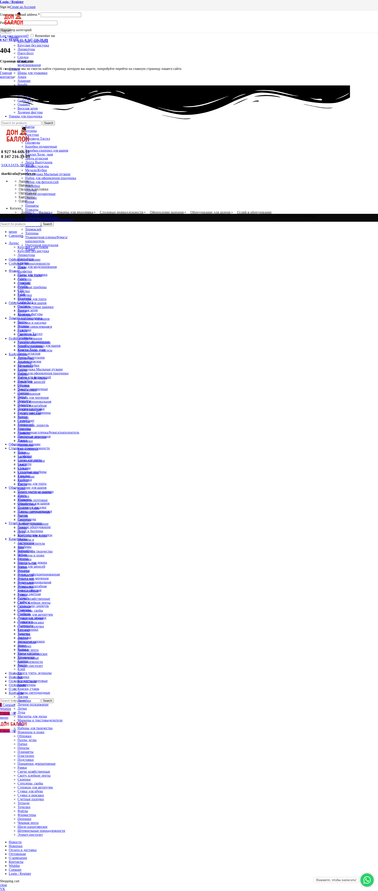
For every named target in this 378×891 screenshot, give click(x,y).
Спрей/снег (26, 420)
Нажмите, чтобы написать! (336, 880)
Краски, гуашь (28, 689)
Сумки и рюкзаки (31, 795)
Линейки (24, 700)
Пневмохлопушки (38, 213)
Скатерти (25, 464)
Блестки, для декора (32, 562)
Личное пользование (33, 704)
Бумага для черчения (33, 397)
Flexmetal (24, 298)
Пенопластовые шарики (36, 307)
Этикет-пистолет (30, 666)
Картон (23, 661)
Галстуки (24, 330)
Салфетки (25, 271)
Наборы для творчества (35, 551)
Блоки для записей (31, 566)
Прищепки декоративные (37, 763)
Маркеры (24, 499)
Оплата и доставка (33, 189)
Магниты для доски (32, 716)
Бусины (23, 326)
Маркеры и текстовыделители (40, 720)
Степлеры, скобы (30, 783)
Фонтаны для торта (32, 299)
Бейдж (22, 554)
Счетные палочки (31, 799)
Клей (21, 669)
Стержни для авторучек (35, 614)
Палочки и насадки (32, 322)
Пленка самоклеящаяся (35, 326)
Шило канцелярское (32, 827)
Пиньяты (32, 205)
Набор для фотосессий (42, 182)
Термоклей (33, 229)
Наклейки (25, 381)
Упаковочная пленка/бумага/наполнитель (48, 432)
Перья (29, 202)
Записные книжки (31, 641)
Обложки (25, 736)
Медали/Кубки (36, 170)
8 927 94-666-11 (11, 40)
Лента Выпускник (38, 162)
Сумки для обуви (30, 791)
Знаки (22, 645)
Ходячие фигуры (30, 314)
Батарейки (25, 551)
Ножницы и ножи (31, 555)
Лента (22, 495)
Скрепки (24, 779)
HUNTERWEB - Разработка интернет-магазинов (36, 219)
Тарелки (24, 291)
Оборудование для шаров (210, 212)
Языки (22, 440)
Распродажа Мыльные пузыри (47, 174)
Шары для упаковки (32, 73)
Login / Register (20, 873)
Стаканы (24, 468)
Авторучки (26, 543)
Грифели (24, 614)
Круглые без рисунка (33, 45)
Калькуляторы (28, 653)
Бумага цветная (29, 594)
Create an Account (22, 7)
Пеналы (23, 748)
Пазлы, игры (27, 740)
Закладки (24, 637)
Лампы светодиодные (34, 692)
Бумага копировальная (34, 401)
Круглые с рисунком (33, 41)
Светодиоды (27, 519)
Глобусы (24, 602)
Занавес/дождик (37, 166)
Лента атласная (36, 158)
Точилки (24, 807)
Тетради (24, 803)
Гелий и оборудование (254, 212)
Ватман (23, 598)
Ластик (23, 696)
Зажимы (24, 633)
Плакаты (31, 209)
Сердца (23, 57)
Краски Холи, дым (39, 154)
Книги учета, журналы (35, 673)
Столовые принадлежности (121, 212)
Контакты (27, 197)
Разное (23, 416)
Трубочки (25, 480)
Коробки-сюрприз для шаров (46, 150)
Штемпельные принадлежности (30, 660)
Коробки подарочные (41, 146)
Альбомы (25, 547)
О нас (23, 201)
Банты (22, 322)
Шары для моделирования (37, 267)
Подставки (26, 760)
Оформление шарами (167, 212)
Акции (24, 181)
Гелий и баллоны (30, 531)
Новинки (26, 185)
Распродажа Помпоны (41, 217)
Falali (21, 294)
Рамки (22, 767)
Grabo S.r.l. (25, 302)
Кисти (22, 665)
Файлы (23, 811)
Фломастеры (27, 815)
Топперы (31, 233)
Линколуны (26, 49)
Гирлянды (25, 338)
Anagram (24, 81)
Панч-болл (25, 53)
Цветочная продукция (41, 245)
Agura (22, 77)
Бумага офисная (29, 590)
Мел (21, 724)
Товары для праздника (75, 212)
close (3, 885)
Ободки (23, 385)
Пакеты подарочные (40, 194)
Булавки (24, 570)
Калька (23, 649)
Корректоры (27, 685)
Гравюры (24, 610)
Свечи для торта (30, 460)
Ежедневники (28, 629)
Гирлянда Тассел (37, 138)
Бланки (23, 558)
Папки (22, 744)
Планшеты (25, 752)
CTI (20, 290)
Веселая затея (28, 310)
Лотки (22, 708)
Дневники (25, 622)
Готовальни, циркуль (33, 606)
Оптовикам (28, 193)
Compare (15, 870)
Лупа (21, 712)
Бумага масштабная (32, 405)
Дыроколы (25, 625)
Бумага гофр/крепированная (39, 574)
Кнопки (23, 677)
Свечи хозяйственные (34, 598)
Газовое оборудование (34, 527)
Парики (23, 393)
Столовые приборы (32, 287)
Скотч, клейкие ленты (34, 602)
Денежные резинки (32, 618)
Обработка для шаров (34, 503)
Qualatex (24, 306)
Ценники (24, 819)
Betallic (23, 85)
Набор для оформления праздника (50, 178)
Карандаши (26, 657)
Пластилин (26, 756)
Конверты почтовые (33, 500)
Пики (22, 452)
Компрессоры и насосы (35, 535)
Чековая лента (28, 650)
